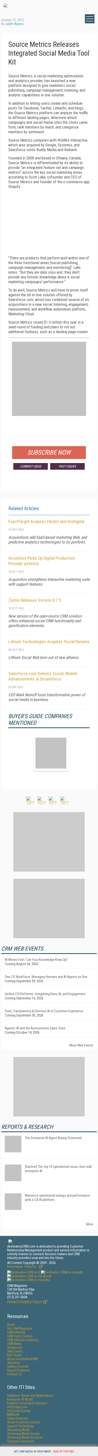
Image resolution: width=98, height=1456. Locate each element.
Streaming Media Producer (25, 1437)
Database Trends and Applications (30, 1395)
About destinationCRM (22, 1359)
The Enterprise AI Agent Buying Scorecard (53, 1138)
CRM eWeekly (16, 1332)
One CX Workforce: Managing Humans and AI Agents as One (46, 977)
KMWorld (13, 1415)
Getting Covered (18, 1366)
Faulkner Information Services (27, 1403)
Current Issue (30, 466)
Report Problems (18, 1370)
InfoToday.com (17, 1407)
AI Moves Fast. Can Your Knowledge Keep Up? (36, 960)
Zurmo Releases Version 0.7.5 (34, 600)
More (89, 1224)
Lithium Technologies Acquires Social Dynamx (48, 641)
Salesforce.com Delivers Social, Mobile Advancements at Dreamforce (42, 676)
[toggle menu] (89, 18)
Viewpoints (14, 1347)
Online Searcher (17, 1418)
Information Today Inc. (22, 1266)
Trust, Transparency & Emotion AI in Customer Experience (44, 1011)
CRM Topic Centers (20, 1336)
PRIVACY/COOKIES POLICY (24, 1302)
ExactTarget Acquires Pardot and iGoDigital (46, 521)
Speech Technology (20, 1426)
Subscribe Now (49, 452)
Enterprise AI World (20, 1399)
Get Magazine (19, 1328)
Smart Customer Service (23, 1422)
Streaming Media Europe (23, 1434)
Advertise (13, 1363)
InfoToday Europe (19, 1411)
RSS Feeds (14, 1355)
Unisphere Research (20, 1441)
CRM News (14, 1344)
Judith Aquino (14, 24)
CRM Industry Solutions (23, 1340)
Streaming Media (18, 1430)
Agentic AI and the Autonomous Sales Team (35, 1028)
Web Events (15, 1351)
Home (11, 1325)
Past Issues (67, 466)
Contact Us (14, 1374)
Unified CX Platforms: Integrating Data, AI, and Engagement (45, 994)
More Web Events (81, 1045)
